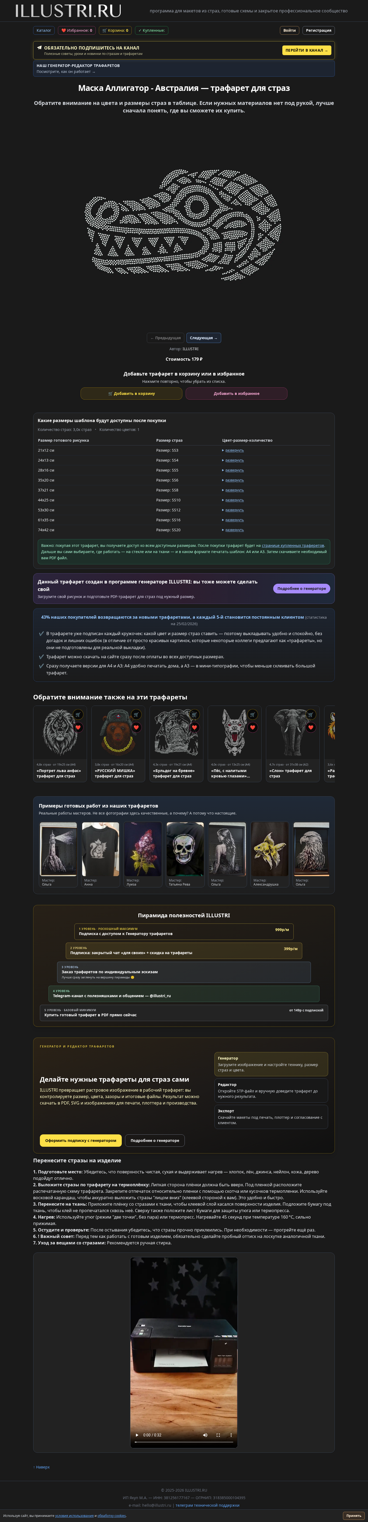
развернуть (234, 450)
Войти (289, 30)
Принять (353, 1515)
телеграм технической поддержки (207, 1505)
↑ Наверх (41, 1467)
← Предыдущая (165, 337)
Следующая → (204, 337)
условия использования (74, 1515)
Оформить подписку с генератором (80, 1140)
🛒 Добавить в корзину (131, 393)
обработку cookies (112, 1515)
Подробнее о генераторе (155, 1140)
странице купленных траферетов (293, 545)
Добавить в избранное (236, 393)
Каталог (44, 30)
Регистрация (318, 30)
